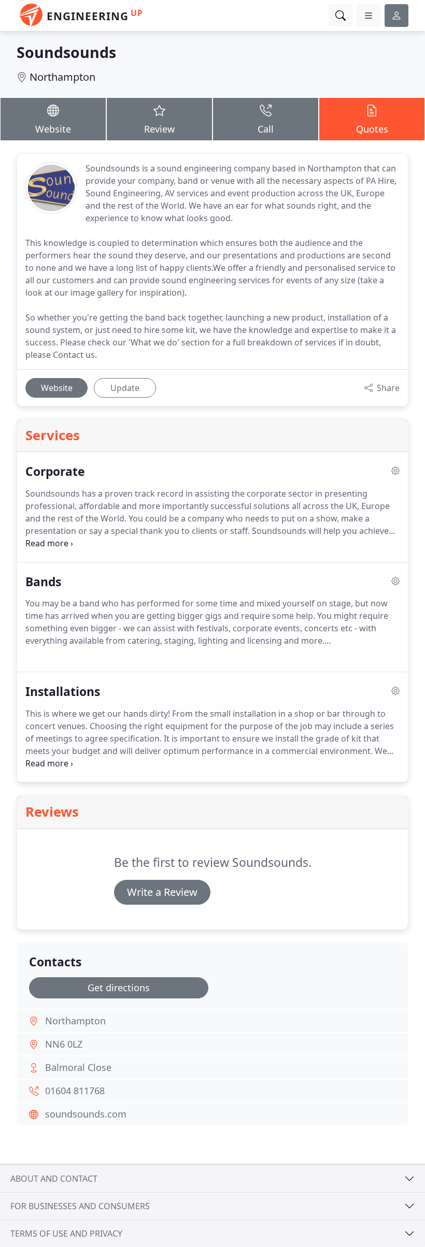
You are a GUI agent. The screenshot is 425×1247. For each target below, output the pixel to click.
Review (159, 129)
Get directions (119, 987)
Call (266, 129)
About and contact (53, 1178)
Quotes (372, 129)
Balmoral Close (78, 1067)
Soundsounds (66, 52)
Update (124, 388)
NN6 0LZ (63, 1044)
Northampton (62, 77)
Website (53, 129)
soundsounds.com (85, 1114)
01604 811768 (75, 1090)
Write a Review (162, 892)
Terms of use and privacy (66, 1233)
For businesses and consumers (80, 1206)
